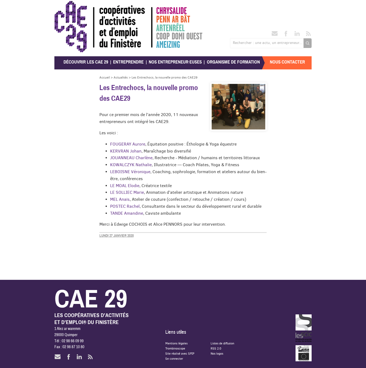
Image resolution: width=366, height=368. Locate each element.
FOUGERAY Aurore (127, 144)
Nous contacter (287, 62)
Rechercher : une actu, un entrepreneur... (267, 42)
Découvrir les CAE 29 (86, 62)
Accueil (104, 77)
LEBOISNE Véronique (130, 171)
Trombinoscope (175, 348)
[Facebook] (286, 35)
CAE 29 (66, 6)
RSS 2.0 (216, 348)
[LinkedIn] (297, 35)
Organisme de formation (233, 62)
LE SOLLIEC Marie (127, 192)
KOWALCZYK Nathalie (131, 164)
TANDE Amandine (126, 213)
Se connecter (174, 358)
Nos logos (217, 353)
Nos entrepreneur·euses (175, 62)
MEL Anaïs (120, 199)
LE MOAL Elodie (124, 185)
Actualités (121, 77)
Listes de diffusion (222, 343)
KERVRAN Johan (125, 150)
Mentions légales (176, 343)
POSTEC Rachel (125, 206)
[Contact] (274, 35)
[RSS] (308, 35)
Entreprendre (128, 62)
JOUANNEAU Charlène (131, 157)
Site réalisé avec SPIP (179, 353)
